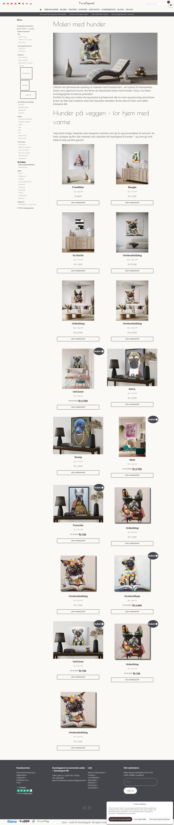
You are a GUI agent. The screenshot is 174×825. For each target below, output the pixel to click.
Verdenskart (22, 158)
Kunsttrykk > (93, 788)
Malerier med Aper (24, 147)
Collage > (92, 775)
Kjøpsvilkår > (22, 775)
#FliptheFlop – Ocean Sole (27, 204)
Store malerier (23, 60)
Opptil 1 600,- (22, 37)
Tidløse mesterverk (23, 31)
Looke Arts (21, 48)
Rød (19, 127)
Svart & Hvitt (22, 135)
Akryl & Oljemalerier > (97, 773)
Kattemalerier (22, 167)
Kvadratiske (26, 73)
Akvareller (21, 184)
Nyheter (83, 9)
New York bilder (23, 150)
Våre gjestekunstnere (25, 46)
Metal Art (21, 198)
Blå (19, 130)
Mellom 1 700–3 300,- (25, 39)
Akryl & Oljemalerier (25, 182)
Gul (19, 133)
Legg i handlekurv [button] (78, 202)
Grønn (20, 124)
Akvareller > (93, 780)
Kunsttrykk (21, 190)
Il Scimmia (21, 51)
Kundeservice (109, 9)
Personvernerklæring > (26, 773)
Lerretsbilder (22, 195)
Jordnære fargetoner (25, 119)
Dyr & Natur (22, 162)
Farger (20, 116)
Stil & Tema (21, 142)
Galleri (20, 173)
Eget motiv (94, 9)
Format (21, 66)
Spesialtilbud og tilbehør (26, 102)
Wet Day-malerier (24, 153)
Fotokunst (21, 187)
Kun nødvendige (140, 819)
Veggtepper (22, 176)
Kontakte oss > (23, 780)
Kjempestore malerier (25, 63)
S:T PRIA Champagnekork (25, 208)
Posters (73, 9)
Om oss (129, 9)
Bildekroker (22, 110)
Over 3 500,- (22, 42)
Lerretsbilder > (94, 778)
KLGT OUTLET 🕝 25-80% (25, 29)
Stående (25, 85)
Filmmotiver (22, 144)
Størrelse (21, 55)
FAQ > (19, 783)
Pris (19, 34)
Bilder (63, 9)
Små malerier (22, 57)
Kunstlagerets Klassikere (25, 26)
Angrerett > (21, 778)
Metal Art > (92, 783)
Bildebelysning (23, 107)
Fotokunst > (93, 785)
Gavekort (21, 113)
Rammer (21, 104)
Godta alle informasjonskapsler (120, 819)
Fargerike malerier (24, 122)
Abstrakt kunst (23, 155)
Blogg (121, 9)
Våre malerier (51, 9)
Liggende (28, 95)
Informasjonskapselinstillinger (159, 819)
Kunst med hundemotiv (26, 164)
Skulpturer (21, 202)
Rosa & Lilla (22, 138)
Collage (21, 179)
